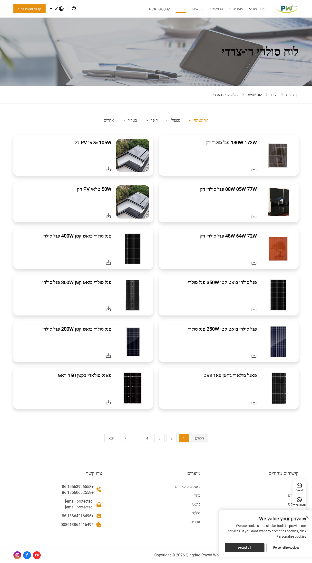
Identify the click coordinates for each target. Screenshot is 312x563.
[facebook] (27, 555)
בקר (197, 495)
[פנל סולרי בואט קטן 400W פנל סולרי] (108, 262)
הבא (111, 438)
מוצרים (238, 9)
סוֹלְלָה (196, 513)
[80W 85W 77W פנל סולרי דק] (254, 216)
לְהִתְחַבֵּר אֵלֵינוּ (159, 9)
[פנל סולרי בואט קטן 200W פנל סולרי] (108, 355)
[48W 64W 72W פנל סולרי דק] (254, 262)
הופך (154, 120)
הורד (182, 9)
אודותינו (259, 9)
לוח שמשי (254, 94)
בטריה (132, 120)
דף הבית (292, 94)
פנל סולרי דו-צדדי (225, 94)
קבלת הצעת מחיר (29, 9)
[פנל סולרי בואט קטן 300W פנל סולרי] (108, 309)
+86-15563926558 (78, 486)
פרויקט (217, 9)
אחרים (109, 120)
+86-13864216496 (78, 516)
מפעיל (175, 120)
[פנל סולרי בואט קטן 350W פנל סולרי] (254, 309)
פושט (196, 504)
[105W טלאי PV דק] (108, 169)
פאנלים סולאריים (187, 486)
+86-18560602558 (78, 492)
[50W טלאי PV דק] (108, 216)
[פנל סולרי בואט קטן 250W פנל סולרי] (254, 355)
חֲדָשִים (197, 9)
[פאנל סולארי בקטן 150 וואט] (108, 402)
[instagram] (17, 555)
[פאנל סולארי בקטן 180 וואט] (254, 402)
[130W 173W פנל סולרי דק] (254, 169)
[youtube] (37, 555)
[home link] (286, 9)
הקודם (199, 438)
